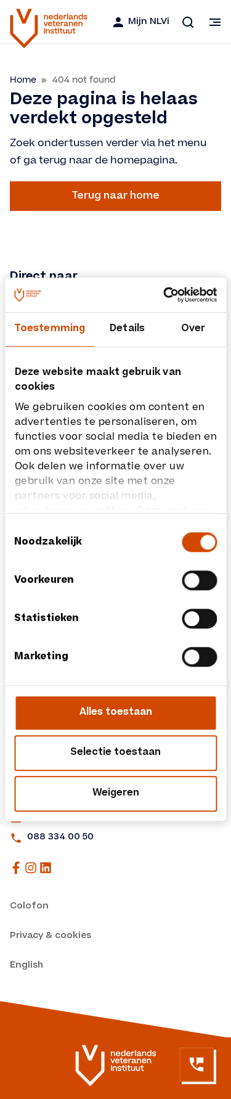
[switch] (199, 580)
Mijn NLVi (148, 22)
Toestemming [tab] (49, 329)
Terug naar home (115, 196)
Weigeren (115, 793)
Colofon (29, 906)
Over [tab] (193, 329)
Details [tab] (127, 329)
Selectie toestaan (115, 752)
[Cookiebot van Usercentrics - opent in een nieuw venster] (164, 295)
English (26, 965)
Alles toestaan (115, 712)
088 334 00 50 (60, 837)
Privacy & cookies (50, 936)
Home (23, 79)
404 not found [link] (84, 79)
